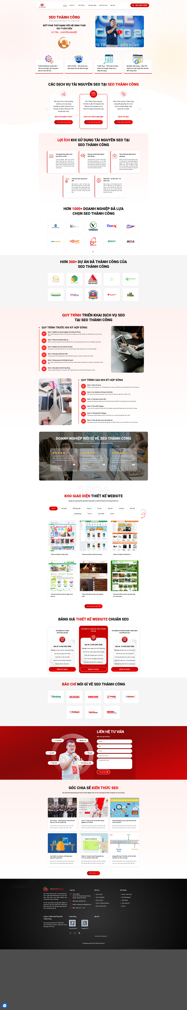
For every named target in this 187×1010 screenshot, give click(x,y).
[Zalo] (4, 1005)
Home (65, 5)
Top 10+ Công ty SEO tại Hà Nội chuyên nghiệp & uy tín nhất (92, 821)
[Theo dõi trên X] (74, 933)
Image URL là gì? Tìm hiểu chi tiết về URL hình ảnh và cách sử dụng (124, 857)
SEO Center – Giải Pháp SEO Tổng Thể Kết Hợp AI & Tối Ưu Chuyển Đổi (62, 821)
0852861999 (82, 901)
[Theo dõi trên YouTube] (79, 933)
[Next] (140, 109)
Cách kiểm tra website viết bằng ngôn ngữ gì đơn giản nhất (61, 857)
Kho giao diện (92, 5)
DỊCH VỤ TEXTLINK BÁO (93, 117)
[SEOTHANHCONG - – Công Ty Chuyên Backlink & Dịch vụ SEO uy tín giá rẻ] (42, 5)
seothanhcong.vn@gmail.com (83, 904)
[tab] (53, 508)
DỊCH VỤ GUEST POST (63, 117)
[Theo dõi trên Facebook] (70, 933)
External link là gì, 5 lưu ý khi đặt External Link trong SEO (124, 821)
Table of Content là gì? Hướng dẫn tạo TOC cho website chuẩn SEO (92, 857)
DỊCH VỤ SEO (123, 117)
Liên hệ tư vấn (103, 5)
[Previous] (47, 109)
